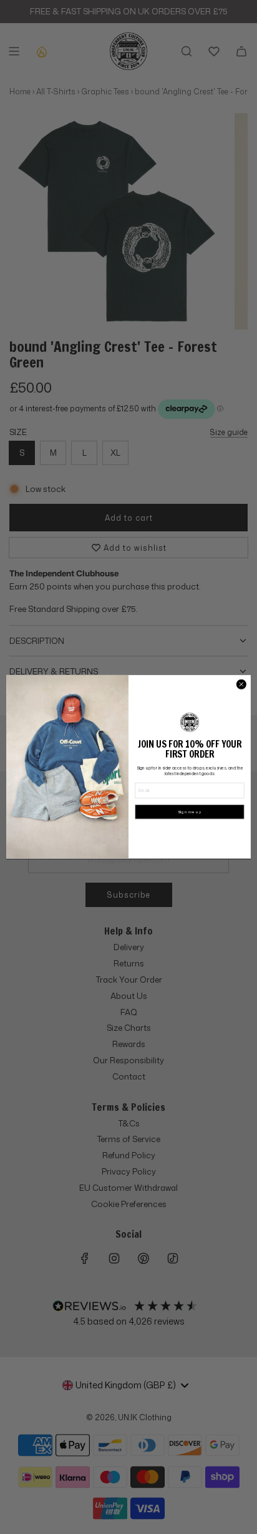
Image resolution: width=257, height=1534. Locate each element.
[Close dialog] (241, 684)
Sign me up (189, 812)
